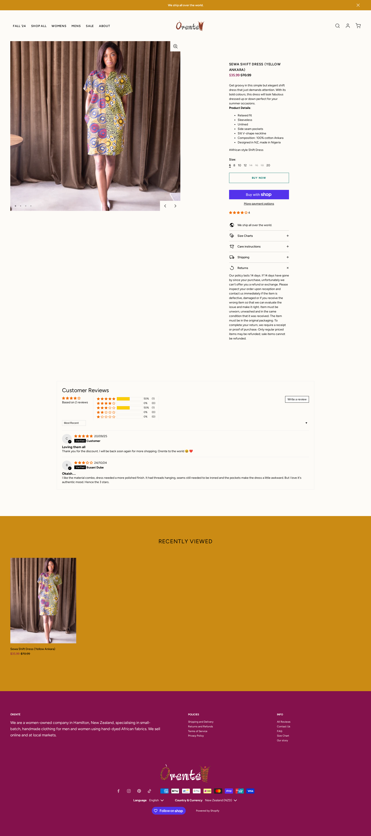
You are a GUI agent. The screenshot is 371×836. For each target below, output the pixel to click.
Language (140, 800)
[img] (83, 436)
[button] (358, 5)
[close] (337, 26)
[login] (348, 26)
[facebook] (118, 791)
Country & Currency (188, 800)
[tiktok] (149, 791)
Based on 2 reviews (75, 402)
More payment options (259, 203)
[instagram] (129, 791)
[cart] (358, 26)
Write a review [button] (297, 399)
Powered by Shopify (207, 810)
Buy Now (259, 177)
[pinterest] (139, 791)
